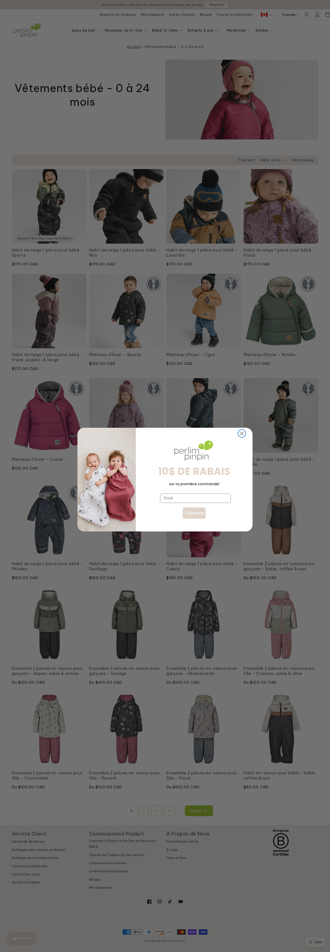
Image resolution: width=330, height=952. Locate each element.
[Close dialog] (242, 433)
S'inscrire (194, 513)
